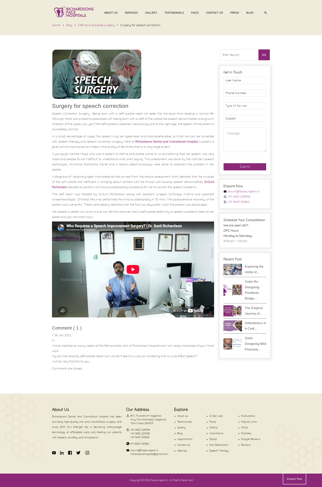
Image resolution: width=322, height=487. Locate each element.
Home (56, 25)
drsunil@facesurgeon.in (243, 191)
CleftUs (213, 427)
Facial (212, 422)
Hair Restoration (218, 445)
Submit (245, 166)
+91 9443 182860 (139, 437)
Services (131, 12)
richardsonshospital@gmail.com (149, 454)
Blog (250, 12)
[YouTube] (54, 452)
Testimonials (174, 12)
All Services (216, 416)
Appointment (184, 439)
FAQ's (244, 427)
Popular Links (249, 422)
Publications (248, 416)
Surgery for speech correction (140, 25)
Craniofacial (216, 433)
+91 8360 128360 (139, 444)
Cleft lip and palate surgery (96, 25)
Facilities (246, 433)
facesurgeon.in (159, 480)
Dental (213, 439)
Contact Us (214, 12)
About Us (110, 12)
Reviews (246, 445)
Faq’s (195, 12)
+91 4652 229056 (140, 433)
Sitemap (182, 450)
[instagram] (86, 452)
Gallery (151, 12)
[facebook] (70, 452)
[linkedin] (62, 452)
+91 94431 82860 (238, 201)
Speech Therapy (219, 450)
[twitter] (78, 452)
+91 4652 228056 (239, 196)
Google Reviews (250, 439)
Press (234, 12)
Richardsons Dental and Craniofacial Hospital (166, 141)
